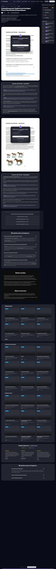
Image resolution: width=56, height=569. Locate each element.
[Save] (46, 5)
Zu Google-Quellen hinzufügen (15, 12)
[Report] (53, 5)
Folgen (8, 12)
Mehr (6, 339)
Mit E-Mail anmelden (21, 47)
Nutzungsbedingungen (24, 49)
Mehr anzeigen (3, 22)
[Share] (50, 5)
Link (33, 276)
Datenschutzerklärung (20, 141)
